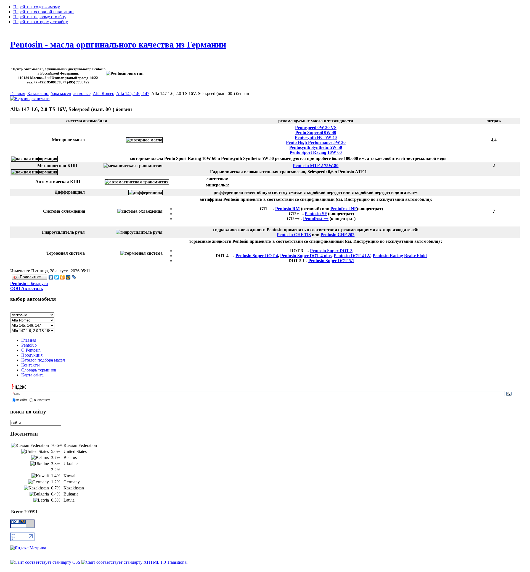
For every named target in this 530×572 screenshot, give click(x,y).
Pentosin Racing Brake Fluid (400, 255)
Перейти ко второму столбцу (40, 21)
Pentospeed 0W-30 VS (315, 127)
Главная (17, 93)
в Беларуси (29, 286)
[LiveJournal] (74, 277)
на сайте (21, 400)
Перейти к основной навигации (43, 11)
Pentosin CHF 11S (294, 234)
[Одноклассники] (62, 277)
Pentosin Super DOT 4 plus (306, 255)
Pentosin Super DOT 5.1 (331, 260)
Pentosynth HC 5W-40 (316, 137)
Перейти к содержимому (36, 6)
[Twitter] (57, 277)
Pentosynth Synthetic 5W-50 (315, 147)
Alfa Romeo (103, 93)
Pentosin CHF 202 (337, 234)
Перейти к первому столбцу (39, 16)
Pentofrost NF (343, 208)
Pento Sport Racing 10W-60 (316, 152)
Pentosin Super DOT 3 (331, 250)
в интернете (42, 400)
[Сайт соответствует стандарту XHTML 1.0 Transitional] (134, 562)
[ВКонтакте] (51, 277)
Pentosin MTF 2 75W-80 (315, 165)
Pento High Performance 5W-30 (316, 142)
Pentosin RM (287, 208)
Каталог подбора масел (49, 93)
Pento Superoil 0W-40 (315, 132)
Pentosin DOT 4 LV (352, 255)
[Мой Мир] (68, 277)
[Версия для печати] (30, 97)
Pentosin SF (316, 213)
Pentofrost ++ (315, 218)
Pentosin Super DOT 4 (256, 255)
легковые (82, 93)
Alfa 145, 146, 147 (132, 93)
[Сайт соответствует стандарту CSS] (45, 562)
